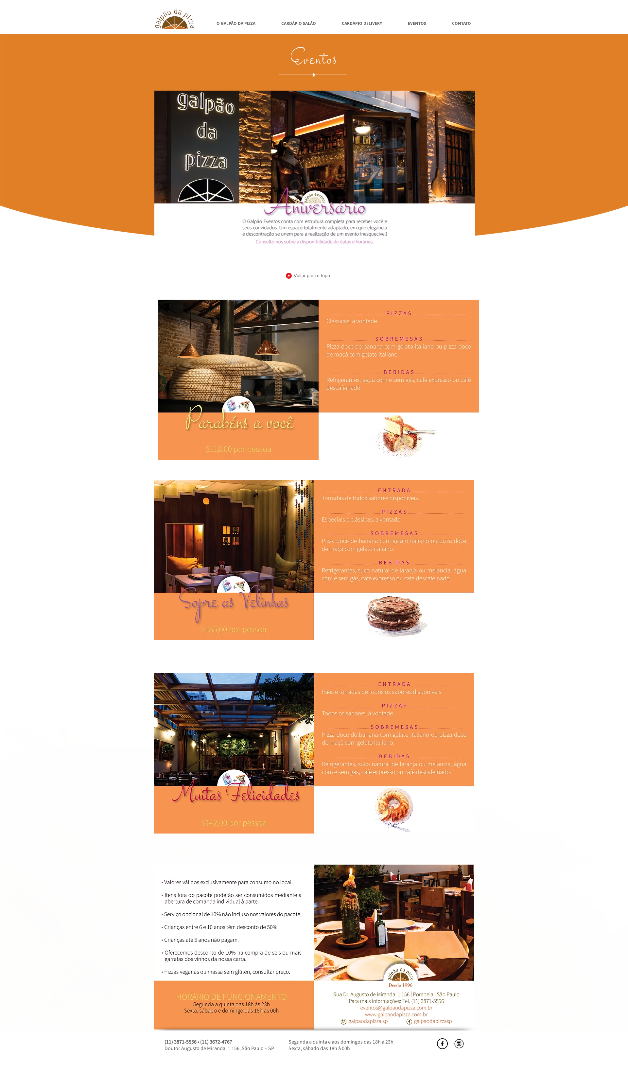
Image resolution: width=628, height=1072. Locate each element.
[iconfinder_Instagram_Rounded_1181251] (459, 1043)
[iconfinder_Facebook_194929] (442, 1043)
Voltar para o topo (312, 275)
